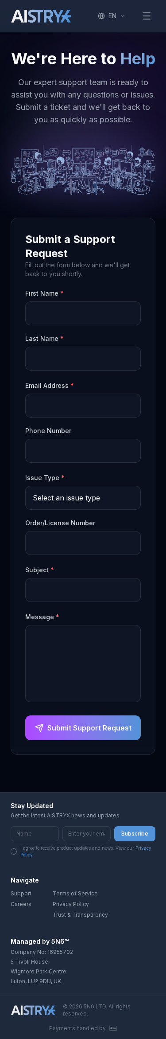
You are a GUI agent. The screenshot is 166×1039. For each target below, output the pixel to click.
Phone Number (48, 430)
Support (21, 893)
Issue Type (45, 477)
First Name (44, 293)
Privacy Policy (71, 904)
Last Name (44, 338)
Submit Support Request (89, 727)
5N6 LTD (95, 1006)
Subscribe (134, 833)
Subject (39, 570)
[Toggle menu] (146, 16)
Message (42, 617)
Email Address (49, 385)
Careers (21, 904)
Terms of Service (75, 893)
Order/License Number (60, 523)
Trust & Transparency (80, 914)
